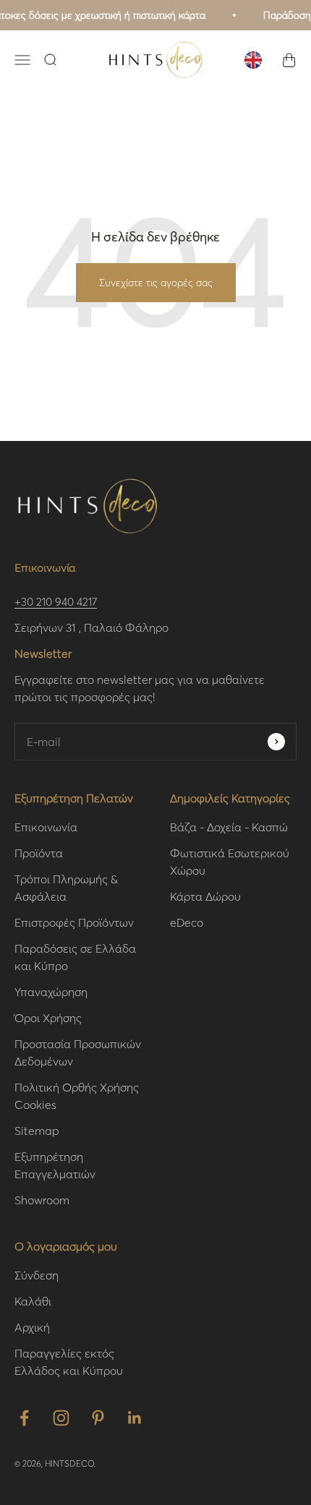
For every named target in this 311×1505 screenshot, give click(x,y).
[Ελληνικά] (253, 60)
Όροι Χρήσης (48, 1017)
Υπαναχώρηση (51, 991)
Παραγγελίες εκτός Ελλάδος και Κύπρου (68, 1361)
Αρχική (32, 1326)
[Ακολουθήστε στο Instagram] (61, 1418)
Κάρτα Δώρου (205, 896)
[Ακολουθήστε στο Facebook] (24, 1418)
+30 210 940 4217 (55, 601)
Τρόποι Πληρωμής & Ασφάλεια (66, 887)
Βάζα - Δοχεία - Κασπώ (229, 826)
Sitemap (36, 1130)
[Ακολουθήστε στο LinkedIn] (135, 1418)
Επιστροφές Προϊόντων (74, 922)
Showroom (41, 1199)
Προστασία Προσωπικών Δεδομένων (77, 1052)
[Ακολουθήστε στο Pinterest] (98, 1418)
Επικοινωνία (45, 826)
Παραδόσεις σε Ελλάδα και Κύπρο (75, 956)
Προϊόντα (38, 852)
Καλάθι (32, 1300)
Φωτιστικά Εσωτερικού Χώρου (229, 861)
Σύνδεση (36, 1274)
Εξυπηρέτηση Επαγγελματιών (54, 1165)
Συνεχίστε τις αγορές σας (156, 282)
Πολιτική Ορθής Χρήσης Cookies (76, 1095)
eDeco (186, 922)
